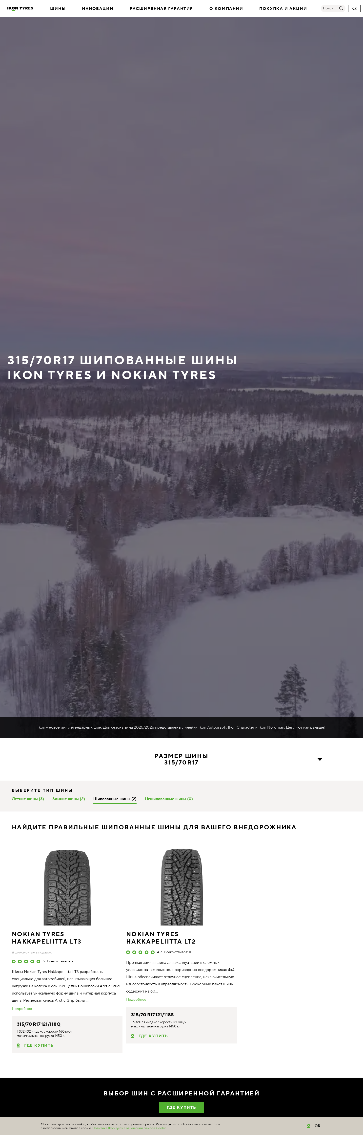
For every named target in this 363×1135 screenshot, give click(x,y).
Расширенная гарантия (161, 8)
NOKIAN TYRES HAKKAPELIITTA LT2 (161, 938)
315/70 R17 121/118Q (38, 1024)
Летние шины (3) (28, 798)
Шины (58, 8)
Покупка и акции (283, 8)
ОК (318, 1126)
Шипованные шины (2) (115, 798)
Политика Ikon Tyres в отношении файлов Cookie (129, 1128)
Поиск (328, 8)
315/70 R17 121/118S (152, 1015)
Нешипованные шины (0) (169, 798)
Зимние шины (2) (68, 798)
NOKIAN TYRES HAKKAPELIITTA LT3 (47, 938)
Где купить (39, 1045)
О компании (226, 8)
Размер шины (181, 759)
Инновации (97, 8)
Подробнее (22, 1009)
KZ (354, 8)
